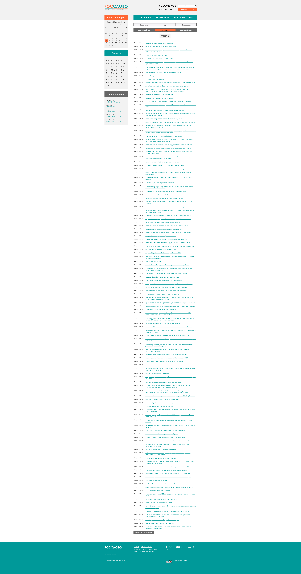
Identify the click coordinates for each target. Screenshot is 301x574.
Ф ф (112, 76)
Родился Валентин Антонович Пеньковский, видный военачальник (166, 226)
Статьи (151, 549)
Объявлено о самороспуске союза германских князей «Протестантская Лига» (170, 83)
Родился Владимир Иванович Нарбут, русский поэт (161, 195)
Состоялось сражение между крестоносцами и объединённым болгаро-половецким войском (168, 51)
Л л (107, 70)
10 (116, 38)
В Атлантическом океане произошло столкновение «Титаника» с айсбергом (169, 246)
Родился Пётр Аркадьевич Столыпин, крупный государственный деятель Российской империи (168, 152)
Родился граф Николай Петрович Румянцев (159, 98)
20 (126, 40)
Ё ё (117, 63)
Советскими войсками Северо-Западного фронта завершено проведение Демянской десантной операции (169, 345)
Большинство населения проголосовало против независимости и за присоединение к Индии (167, 445)
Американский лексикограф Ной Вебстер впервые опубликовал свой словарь (170, 122)
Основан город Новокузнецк (154, 79)
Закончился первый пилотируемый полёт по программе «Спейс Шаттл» (168, 467)
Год (165, 25)
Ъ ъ (122, 79)
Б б (112, 60)
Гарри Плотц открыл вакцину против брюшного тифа (162, 222)
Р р (112, 73)
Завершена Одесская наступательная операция (160, 365)
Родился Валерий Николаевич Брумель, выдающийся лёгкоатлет (166, 354)
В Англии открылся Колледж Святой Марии (159, 58)
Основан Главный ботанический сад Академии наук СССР (163, 399)
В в (117, 60)
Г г (122, 60)
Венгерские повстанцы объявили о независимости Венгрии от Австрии (168, 148)
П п (107, 73)
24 (116, 43)
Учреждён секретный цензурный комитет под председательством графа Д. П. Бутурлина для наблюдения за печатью (170, 140)
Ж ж (123, 63)
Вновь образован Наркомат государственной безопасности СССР (166, 358)
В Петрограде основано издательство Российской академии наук (166, 273)
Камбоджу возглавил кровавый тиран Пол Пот (160, 449)
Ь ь (112, 82)
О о (122, 70)
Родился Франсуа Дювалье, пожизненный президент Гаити (164, 229)
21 (106, 43)
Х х (117, 76)
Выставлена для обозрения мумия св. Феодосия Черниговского (166, 291)
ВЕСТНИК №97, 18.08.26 (113, 102)
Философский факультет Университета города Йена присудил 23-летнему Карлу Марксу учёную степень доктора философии (170, 132)
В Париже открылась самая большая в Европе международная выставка (168, 215)
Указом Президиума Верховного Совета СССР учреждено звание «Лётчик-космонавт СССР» (169, 416)
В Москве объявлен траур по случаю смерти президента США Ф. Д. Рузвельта (170, 396)
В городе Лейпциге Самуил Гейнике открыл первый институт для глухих (168, 101)
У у (107, 76)
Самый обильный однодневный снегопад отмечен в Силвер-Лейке (167, 265)
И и (112, 66)
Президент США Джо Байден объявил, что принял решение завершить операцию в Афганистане (168, 527)
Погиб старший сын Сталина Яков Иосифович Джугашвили (164, 361)
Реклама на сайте (187, 9)
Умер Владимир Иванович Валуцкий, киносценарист (162, 520)
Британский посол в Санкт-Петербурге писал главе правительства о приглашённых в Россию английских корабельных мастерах (167, 90)
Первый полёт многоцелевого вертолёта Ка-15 (160, 406)
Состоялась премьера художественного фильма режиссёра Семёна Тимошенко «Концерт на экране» (170, 331)
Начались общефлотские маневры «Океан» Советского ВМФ (165, 437)
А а (107, 60)
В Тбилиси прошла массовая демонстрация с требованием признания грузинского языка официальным (167, 454)
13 (126, 38)
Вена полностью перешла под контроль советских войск (163, 382)
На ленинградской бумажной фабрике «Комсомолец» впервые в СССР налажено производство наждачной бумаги (168, 314)
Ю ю (123, 82)
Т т (122, 73)
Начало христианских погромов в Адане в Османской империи (166, 239)
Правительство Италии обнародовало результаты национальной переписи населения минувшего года (169, 269)
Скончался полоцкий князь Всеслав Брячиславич (161, 46)
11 (119, 38)
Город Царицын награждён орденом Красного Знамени (163, 280)
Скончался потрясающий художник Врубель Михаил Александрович (167, 243)
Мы (191, 17)
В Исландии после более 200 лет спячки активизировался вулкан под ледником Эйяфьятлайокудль (167, 515)
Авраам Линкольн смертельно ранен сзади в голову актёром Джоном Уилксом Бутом (168, 173)
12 (122, 38)
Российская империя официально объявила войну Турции (164, 119)
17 (116, 40)
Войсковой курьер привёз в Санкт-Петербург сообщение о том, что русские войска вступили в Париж (170, 114)
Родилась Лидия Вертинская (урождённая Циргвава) (162, 277)
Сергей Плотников (180, 563)
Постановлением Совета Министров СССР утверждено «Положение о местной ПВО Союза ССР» (170, 410)
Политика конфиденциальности (114, 560)
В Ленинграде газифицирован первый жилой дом (161, 309)
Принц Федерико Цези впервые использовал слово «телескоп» (165, 76)
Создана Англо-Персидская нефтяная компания (160, 236)
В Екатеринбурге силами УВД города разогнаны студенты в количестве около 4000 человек (170, 495)
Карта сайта (150, 552)
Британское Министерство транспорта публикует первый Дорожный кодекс (170, 303)
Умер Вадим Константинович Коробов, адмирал (161, 499)
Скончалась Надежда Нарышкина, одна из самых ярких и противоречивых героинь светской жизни (169, 211)
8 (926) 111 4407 (188, 547)
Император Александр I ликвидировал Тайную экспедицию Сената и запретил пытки (170, 106)
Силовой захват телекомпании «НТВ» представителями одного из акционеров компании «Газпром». (170, 507)
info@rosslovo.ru (167, 9)
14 (106, 40)
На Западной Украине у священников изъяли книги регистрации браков (168, 327)
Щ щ (118, 79)
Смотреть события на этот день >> (116, 24)
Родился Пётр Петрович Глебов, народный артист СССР (163, 253)
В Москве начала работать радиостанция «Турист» (161, 434)
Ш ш (113, 79)
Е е (112, 63)
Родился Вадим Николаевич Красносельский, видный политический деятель (169, 441)
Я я (107, 85)
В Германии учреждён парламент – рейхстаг (159, 183)
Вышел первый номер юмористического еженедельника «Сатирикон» (168, 232)
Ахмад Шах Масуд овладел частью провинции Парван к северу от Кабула (169, 487)
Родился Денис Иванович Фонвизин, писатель (160, 95)
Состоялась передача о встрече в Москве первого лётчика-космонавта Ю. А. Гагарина (170, 426)
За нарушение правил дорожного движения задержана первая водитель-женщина (169, 202)
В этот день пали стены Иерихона (156, 55)
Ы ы (108, 82)
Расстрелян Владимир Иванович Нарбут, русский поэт (162, 323)
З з (107, 66)
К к (122, 66)
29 (109, 45)
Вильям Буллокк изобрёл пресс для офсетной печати (162, 162)
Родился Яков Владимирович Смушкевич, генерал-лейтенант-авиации (168, 219)
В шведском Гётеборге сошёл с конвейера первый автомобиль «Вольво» (169, 284)
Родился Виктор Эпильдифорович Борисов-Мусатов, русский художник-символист (168, 178)
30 (112, 45)
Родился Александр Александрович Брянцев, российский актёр (165, 191)
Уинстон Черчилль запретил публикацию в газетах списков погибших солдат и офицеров (170, 340)
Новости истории (146, 546)
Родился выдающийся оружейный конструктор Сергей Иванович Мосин (168, 145)
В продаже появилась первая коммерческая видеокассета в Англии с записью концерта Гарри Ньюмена (170, 462)
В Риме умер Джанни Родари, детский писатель (160, 458)
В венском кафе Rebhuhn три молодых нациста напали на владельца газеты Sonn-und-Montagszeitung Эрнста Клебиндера (169, 319)
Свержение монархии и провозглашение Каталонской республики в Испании (170, 306)
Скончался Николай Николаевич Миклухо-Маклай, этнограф (164, 198)
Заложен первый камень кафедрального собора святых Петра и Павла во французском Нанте (169, 63)
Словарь (146, 17)
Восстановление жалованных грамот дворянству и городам (164, 110)
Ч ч (107, 79)
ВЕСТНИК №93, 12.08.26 (113, 121)
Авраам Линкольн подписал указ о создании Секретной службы (166, 169)
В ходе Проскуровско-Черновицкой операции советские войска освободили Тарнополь (170, 378)
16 (112, 40)
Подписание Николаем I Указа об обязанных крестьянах (163, 136)
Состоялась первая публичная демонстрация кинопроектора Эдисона (168, 207)
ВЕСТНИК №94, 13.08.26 (113, 116)
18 (119, 40)
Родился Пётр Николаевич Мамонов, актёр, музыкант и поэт (165, 403)
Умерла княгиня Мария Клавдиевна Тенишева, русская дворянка (166, 287)
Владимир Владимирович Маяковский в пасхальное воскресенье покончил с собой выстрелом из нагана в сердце (170, 298)
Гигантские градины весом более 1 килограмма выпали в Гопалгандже (168, 477)
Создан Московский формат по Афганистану (159, 523)
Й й (117, 66)
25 (119, 43)
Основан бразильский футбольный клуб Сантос (160, 249)
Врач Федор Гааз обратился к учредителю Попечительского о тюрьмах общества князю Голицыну (168, 126)
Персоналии (186, 25)
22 (109, 43)
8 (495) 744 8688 (167, 6)
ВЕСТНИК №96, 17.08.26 (113, 107)
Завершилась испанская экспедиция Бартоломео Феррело (164, 72)
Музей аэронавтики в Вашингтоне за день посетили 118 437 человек (167, 473)
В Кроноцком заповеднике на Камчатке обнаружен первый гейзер (167, 335)
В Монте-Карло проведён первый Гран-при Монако (162, 294)
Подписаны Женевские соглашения (156, 480)
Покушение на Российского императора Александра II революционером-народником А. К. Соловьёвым (169, 187)
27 (126, 43)
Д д (107, 63)
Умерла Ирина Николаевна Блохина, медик (159, 503)
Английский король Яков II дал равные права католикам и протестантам (168, 86)
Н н (117, 70)
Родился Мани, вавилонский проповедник (159, 43)
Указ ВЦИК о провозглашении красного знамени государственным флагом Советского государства (169, 257)
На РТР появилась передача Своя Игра (157, 491)
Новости (179, 17)
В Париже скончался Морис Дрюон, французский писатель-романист (167, 511)
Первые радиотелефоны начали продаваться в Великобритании (166, 470)
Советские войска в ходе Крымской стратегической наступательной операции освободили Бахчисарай (170, 369)
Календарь (144, 25)
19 (122, 40)
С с (117, 73)
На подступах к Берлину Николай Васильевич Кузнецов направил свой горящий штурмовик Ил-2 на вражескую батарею (168, 386)
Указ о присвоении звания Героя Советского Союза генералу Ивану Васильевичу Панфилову (167, 350)
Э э (117, 82)
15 (109, 40)
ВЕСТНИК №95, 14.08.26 (113, 112)
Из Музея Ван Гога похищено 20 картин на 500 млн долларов (165, 484)
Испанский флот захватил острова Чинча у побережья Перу (164, 165)
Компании (162, 17)
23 (112, 43)
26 (122, 43)
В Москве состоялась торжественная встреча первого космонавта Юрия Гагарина (168, 421)
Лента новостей (116, 93)
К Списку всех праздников (143, 532)
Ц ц (122, 76)
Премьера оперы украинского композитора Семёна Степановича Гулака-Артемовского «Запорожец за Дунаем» (169, 157)
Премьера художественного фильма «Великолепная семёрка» (165, 430)
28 (106, 45)
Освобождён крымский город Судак (157, 373)
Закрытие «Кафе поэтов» (153, 261)
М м (113, 70)
